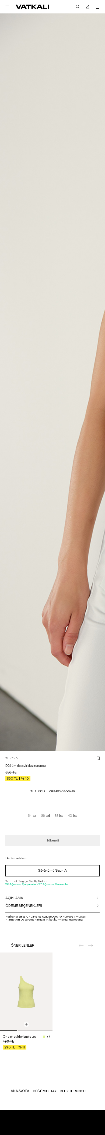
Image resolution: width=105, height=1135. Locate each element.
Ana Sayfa (20, 1091)
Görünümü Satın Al (53, 870)
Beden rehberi (15, 858)
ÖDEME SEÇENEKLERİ (23, 905)
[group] (26, 992)
